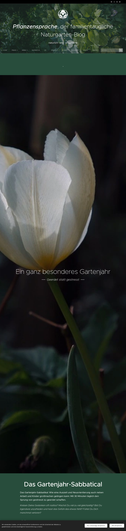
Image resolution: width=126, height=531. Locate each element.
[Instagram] (114, 1)
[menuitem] (6, 50)
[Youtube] (120, 1)
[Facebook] (111, 1)
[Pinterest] (117, 1)
